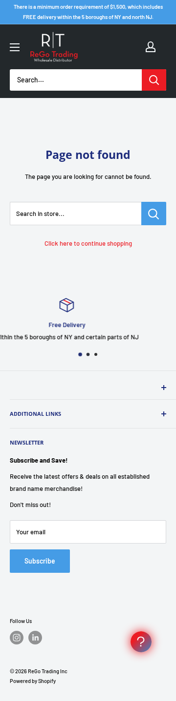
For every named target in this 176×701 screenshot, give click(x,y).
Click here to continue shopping (88, 243)
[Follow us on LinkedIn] (35, 637)
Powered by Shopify (33, 681)
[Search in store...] (153, 213)
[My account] (150, 46)
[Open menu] (15, 47)
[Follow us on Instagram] (16, 637)
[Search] (154, 80)
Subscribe (39, 561)
